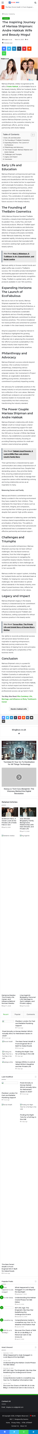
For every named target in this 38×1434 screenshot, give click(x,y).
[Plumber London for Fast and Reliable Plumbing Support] (8, 1024)
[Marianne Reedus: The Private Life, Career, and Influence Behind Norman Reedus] (10, 914)
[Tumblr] (15, 717)
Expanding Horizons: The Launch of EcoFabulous (17, 144)
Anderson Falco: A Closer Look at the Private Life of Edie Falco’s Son (9, 822)
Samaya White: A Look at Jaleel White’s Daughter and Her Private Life (25, 1064)
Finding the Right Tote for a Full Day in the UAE (28, 1117)
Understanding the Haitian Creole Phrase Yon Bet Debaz (25, 1300)
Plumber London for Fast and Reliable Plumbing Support (25, 1023)
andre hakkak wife (19, 709)
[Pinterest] (19, 717)
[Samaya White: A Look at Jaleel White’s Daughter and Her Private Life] (8, 1065)
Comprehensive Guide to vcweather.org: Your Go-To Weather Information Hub (25, 1322)
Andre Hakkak (12, 86)
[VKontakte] (27, 717)
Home (5, 14)
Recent (5, 1014)
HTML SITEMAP (27, 1422)
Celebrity (12, 14)
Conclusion (8, 159)
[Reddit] (23, 717)
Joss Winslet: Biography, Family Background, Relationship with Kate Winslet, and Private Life (27, 824)
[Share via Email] (31, 717)
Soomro (25, 1419)
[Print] (3, 721)
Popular (17, 1014)
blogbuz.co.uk (8, 39)
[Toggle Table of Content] (31, 135)
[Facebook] (3, 717)
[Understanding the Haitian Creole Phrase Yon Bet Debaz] (7, 1301)
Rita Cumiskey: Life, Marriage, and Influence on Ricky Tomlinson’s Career (19, 699)
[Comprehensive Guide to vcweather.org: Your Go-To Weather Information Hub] (7, 1323)
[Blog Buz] (13, 2)
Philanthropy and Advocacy (14, 147)
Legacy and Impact (10, 157)
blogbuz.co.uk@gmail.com (14, 1407)
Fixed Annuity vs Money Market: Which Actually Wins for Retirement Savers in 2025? (17, 1033)
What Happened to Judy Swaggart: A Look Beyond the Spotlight (25, 1290)
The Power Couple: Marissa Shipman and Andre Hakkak (18, 151)
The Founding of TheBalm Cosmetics (16, 140)
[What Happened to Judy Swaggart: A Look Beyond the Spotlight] (7, 1290)
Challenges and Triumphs (13, 154)
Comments (31, 1014)
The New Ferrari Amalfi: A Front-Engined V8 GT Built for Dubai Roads (25, 1044)
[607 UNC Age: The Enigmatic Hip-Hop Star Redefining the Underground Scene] (7, 1311)
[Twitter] (7, 717)
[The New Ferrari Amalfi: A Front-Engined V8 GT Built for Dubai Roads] (8, 1044)
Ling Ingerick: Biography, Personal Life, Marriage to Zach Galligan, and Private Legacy (28, 999)
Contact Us (15, 1426)
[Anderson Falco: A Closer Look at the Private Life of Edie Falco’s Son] (10, 812)
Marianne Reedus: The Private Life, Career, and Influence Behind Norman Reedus (9, 999)
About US (23, 1426)
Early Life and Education (12, 138)
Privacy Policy (15, 1422)
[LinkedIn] (11, 717)
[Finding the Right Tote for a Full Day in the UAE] (8, 1055)
